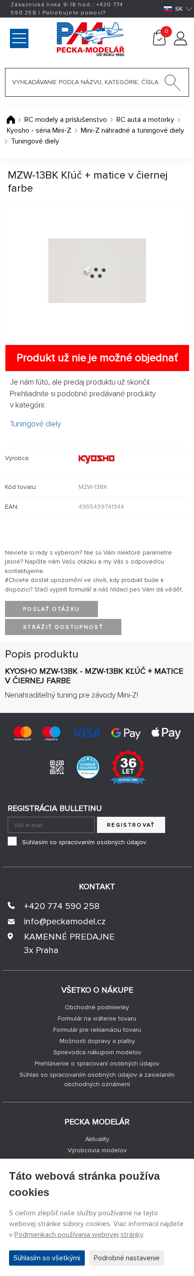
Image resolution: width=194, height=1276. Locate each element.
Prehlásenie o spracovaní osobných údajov (97, 1063)
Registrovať (131, 825)
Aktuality (97, 1139)
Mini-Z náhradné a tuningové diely (132, 130)
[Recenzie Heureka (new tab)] (88, 766)
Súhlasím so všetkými (47, 1258)
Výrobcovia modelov (97, 1150)
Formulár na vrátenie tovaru (97, 1018)
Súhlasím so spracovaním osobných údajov (84, 842)
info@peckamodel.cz (65, 921)
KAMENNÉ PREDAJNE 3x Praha (69, 943)
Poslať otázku (51, 609)
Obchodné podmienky (97, 1007)
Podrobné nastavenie (127, 1258)
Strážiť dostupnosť (63, 627)
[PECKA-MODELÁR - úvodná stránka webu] (52, 38)
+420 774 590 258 (62, 906)
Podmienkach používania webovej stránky (78, 1234)
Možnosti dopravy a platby (97, 1041)
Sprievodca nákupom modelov (97, 1052)
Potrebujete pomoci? (74, 12)
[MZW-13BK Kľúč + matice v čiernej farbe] (97, 270)
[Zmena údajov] (180, 43)
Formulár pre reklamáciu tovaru (97, 1030)
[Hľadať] (173, 84)
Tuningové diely (35, 141)
